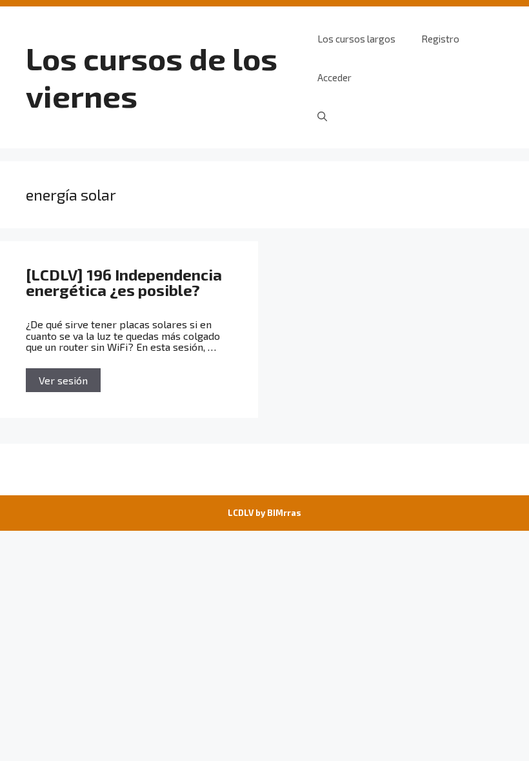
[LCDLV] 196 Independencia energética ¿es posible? (124, 282)
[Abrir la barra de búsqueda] (322, 116)
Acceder (334, 77)
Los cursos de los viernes (151, 76)
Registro (440, 38)
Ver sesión (63, 380)
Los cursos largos (356, 38)
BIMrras (284, 513)
